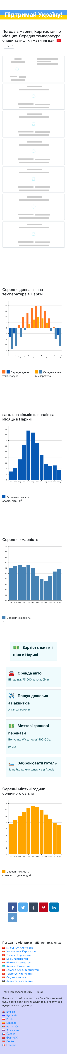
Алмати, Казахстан (18, 966)
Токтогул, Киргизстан (19, 973)
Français (11, 1045)
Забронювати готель (37, 763)
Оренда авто (30, 673)
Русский (11, 1015)
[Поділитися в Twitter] (23, 907)
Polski (9, 1019)
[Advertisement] (33, 272)
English (10, 1011)
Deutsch (11, 1041)
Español (11, 1022)
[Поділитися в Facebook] (12, 907)
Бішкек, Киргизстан (18, 962)
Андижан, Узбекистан (19, 981)
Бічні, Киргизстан (17, 958)
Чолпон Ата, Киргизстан (21, 951)
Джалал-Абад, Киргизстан (22, 969)
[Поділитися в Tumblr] (33, 907)
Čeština (10, 1033)
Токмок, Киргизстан (18, 955)
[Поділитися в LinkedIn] (54, 907)
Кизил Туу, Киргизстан (20, 947)
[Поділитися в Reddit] (12, 917)
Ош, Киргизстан (16, 977)
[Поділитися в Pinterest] (43, 907)
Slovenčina (12, 1030)
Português (12, 1026)
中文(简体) (12, 1037)
